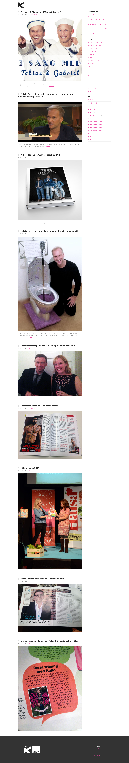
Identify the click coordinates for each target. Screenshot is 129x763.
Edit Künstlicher (92, 48)
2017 (89, 127)
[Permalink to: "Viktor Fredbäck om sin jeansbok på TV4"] (50, 190)
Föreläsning (91, 54)
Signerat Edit (91, 85)
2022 (89, 112)
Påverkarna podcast (93, 72)
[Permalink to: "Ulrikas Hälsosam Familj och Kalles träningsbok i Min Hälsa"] (50, 688)
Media (90, 66)
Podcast (90, 79)
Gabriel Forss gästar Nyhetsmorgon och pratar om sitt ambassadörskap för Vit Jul (45, 95)
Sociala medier (92, 88)
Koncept (90, 57)
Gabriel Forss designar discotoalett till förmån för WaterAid (49, 231)
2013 (89, 140)
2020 (89, 118)
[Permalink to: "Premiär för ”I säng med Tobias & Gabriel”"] (50, 49)
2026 (89, 100)
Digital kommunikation (95, 45)
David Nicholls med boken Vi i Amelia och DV (42, 578)
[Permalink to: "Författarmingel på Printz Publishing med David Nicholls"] (50, 373)
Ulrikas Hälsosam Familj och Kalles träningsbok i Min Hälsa (49, 641)
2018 (89, 124)
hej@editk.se (98, 748)
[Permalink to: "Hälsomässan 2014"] (50, 521)
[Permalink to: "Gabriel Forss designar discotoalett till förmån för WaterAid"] (50, 284)
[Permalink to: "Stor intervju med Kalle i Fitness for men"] (50, 435)
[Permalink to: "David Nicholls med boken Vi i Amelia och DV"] (50, 608)
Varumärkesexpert (93, 91)
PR (29, 99)
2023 (89, 109)
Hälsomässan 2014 (30, 468)
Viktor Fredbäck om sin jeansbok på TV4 (40, 155)
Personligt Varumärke (94, 76)
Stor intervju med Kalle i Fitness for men (40, 405)
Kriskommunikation (93, 60)
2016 (89, 130)
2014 (89, 136)
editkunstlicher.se (97, 755)
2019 (89, 121)
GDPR (100, 752)
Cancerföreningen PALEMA (96, 42)
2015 (89, 133)
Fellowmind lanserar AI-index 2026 (97, 28)
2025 (89, 103)
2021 (89, 115)
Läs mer (51, 86)
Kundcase (91, 63)
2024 (89, 106)
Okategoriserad (33, 14)
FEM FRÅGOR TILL (93, 51)
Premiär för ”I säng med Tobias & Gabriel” (41, 12)
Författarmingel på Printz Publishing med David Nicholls (48, 345)
